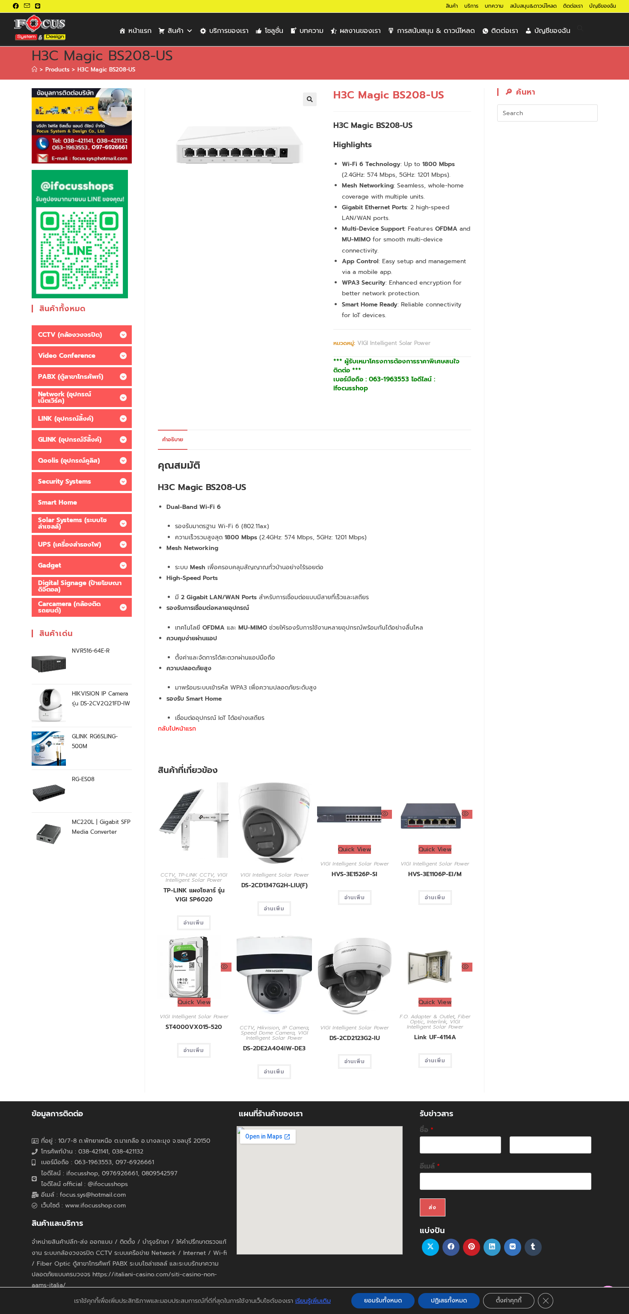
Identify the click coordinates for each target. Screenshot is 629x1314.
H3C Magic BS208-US (106, 69)
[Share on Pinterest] (471, 1247)
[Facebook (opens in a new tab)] (17, 6)
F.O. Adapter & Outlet (427, 1016)
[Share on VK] (512, 1247)
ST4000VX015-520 (194, 1027)
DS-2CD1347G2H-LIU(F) (274, 885)
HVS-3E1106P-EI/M (435, 874)
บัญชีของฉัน (602, 6)
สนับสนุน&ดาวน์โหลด (533, 6)
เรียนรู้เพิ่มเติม (313, 1301)
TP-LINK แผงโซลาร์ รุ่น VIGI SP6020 (194, 895)
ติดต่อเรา (573, 6)
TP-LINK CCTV (196, 875)
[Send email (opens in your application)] (27, 6)
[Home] (34, 69)
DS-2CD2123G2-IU (354, 1038)
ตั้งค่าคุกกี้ (509, 1300)
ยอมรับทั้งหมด (383, 1300)
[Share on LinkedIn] (492, 1247)
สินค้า (452, 6)
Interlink (436, 1022)
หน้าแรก (139, 31)
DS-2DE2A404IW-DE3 (274, 1048)
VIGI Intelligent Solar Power (393, 343)
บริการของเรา (229, 31)
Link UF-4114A (435, 1037)
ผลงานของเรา (360, 31)
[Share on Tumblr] (533, 1247)
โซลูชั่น (274, 31)
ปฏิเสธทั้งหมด (449, 1300)
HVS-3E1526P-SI (354, 874)
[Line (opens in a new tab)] (38, 6)
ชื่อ (426, 1130)
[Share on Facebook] (451, 1247)
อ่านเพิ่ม (194, 923)
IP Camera (295, 1028)
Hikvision (268, 1028)
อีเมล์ (430, 1166)
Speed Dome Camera (267, 1033)
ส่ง (432, 1207)
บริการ (471, 6)
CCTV (167, 875)
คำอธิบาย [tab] (172, 439)
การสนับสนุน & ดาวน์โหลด (436, 31)
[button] (310, 99)
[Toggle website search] (580, 29)
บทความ (494, 6)
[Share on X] (430, 1247)
